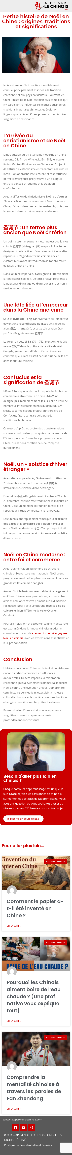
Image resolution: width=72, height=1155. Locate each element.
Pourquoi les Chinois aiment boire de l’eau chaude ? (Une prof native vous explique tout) (34, 996)
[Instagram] (31, 1127)
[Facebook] (15, 1127)
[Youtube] (23, 1127)
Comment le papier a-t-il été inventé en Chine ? (35, 908)
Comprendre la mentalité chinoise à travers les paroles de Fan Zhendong (34, 1088)
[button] (7, 6)
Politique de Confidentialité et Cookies (28, 1145)
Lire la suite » (14, 925)
